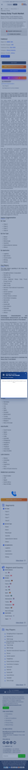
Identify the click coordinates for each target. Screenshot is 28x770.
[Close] (26, 358)
